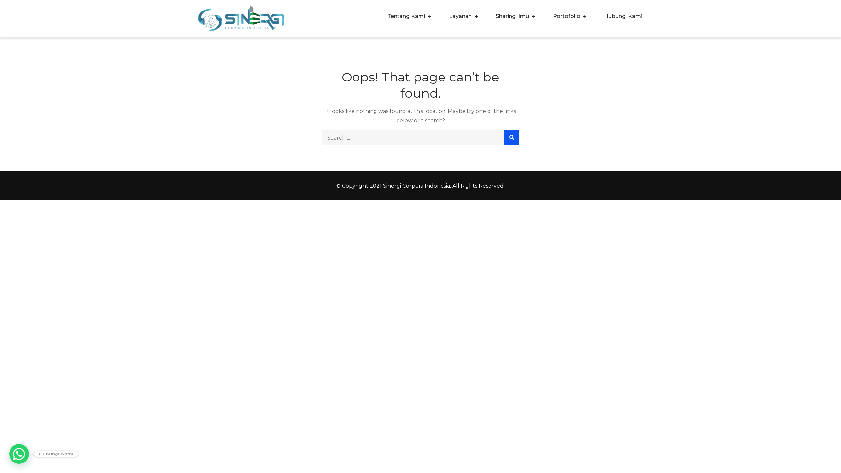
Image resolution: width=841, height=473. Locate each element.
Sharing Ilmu (512, 16)
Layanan (460, 16)
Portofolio (566, 16)
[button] (19, 454)
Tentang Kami (406, 16)
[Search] (511, 137)
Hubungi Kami (623, 16)
